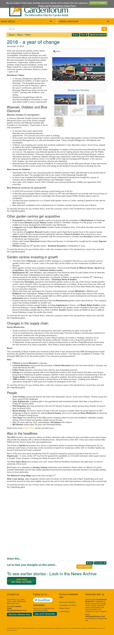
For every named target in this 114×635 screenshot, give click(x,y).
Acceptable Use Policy (67, 605)
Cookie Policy (64, 612)
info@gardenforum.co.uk (17, 610)
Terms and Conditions (67, 602)
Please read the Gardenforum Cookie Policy (57, 6)
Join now (21, 579)
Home (11, 35)
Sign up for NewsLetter (45, 614)
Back (76, 35)
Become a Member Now (19, 614)
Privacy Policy (64, 608)
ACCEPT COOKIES (98, 3)
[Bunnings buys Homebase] (78, 69)
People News (28, 428)
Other (28, 35)
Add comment (84, 566)
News (20, 35)
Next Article (99, 563)
